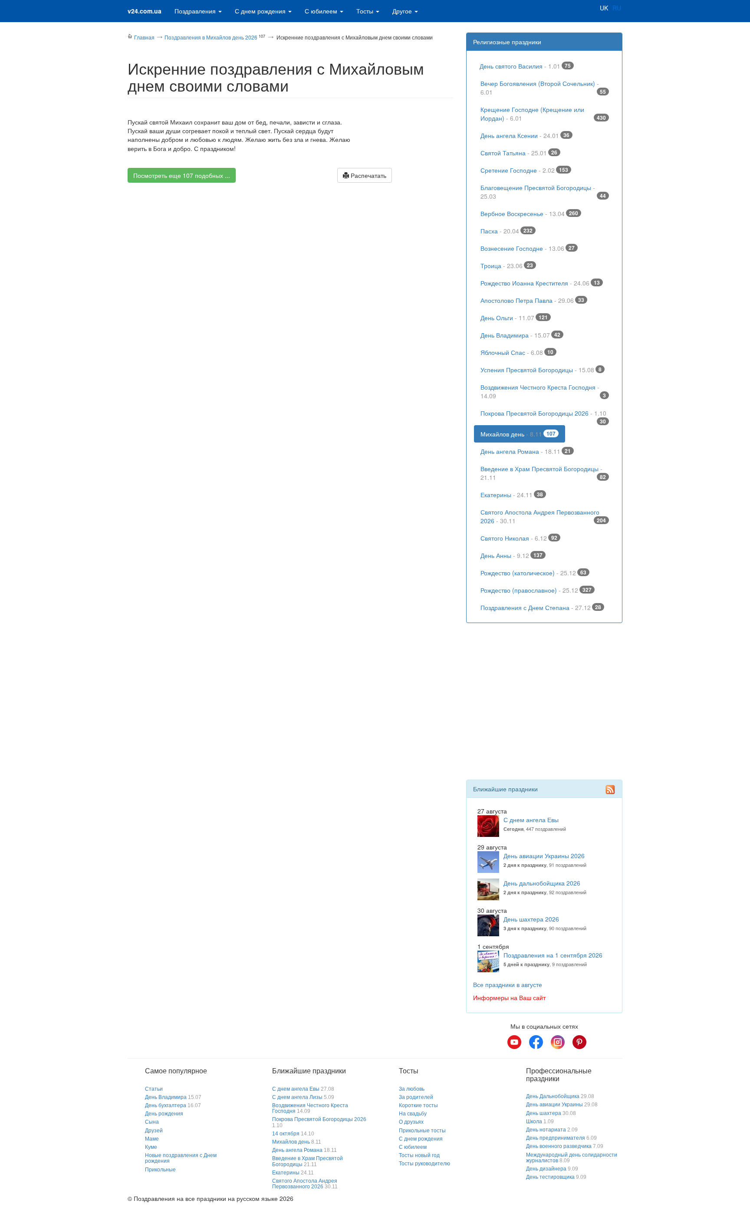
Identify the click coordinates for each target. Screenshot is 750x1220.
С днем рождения (261, 11)
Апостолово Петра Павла (532, 300)
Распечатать (367, 175)
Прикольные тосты (422, 1131)
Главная (144, 37)
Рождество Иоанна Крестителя (540, 283)
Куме (151, 1147)
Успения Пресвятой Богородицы (541, 369)
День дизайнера (546, 1169)
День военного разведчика (559, 1146)
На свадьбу (413, 1114)
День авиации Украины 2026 (544, 855)
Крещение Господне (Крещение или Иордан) (543, 113)
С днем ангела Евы (531, 819)
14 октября (285, 1134)
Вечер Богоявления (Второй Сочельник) (543, 87)
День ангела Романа (525, 451)
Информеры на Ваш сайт (509, 997)
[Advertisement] (290, 265)
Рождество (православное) (536, 590)
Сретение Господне (524, 170)
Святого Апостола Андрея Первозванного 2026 (543, 516)
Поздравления (195, 11)
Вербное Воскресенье (529, 213)
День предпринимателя (555, 1138)
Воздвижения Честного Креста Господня (543, 391)
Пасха (506, 230)
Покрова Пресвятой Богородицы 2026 (543, 415)
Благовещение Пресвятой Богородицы (543, 191)
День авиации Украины (554, 1105)
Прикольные (160, 1170)
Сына (152, 1122)
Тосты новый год (419, 1155)
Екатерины (511, 494)
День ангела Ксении (524, 135)
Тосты (365, 11)
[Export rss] (610, 789)
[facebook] (536, 1042)
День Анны (511, 555)
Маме (152, 1139)
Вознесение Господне (527, 248)
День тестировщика (550, 1177)
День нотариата (546, 1130)
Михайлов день (518, 434)
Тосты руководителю (424, 1164)
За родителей (416, 1097)
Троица (506, 265)
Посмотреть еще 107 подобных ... (181, 175)
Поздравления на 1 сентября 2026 (552, 955)
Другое (403, 11)
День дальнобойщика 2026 (541, 883)
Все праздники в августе (507, 984)
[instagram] (557, 1042)
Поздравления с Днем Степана (540, 607)
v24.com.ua (144, 11)
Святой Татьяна (518, 152)
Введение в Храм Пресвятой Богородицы (543, 473)
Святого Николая (518, 538)
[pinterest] (579, 1042)
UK (604, 7)
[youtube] (514, 1042)
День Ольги (514, 317)
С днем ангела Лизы (297, 1097)
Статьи (154, 1089)
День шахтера (543, 1113)
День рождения (164, 1114)
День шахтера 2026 (531, 919)
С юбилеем (322, 11)
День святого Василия (525, 66)
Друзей (154, 1131)
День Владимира (520, 335)
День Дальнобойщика (552, 1096)
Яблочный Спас (516, 352)
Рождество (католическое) (533, 572)
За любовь (411, 1089)
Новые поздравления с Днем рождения (181, 1158)
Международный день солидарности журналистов (571, 1158)
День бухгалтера (165, 1105)
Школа (534, 1121)
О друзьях (411, 1122)
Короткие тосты (418, 1105)
